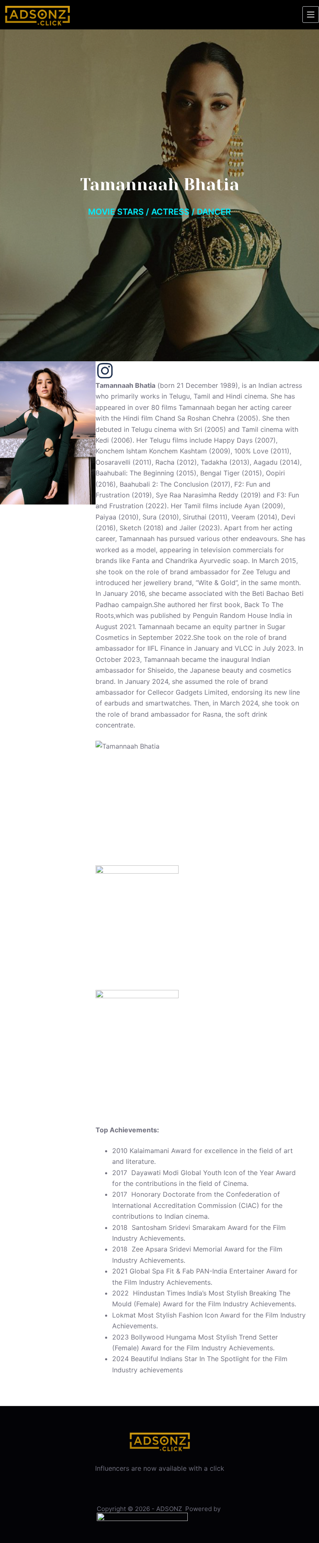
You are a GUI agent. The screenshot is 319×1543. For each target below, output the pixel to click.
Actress (170, 212)
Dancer (214, 212)
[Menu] (310, 14)
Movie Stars (116, 212)
